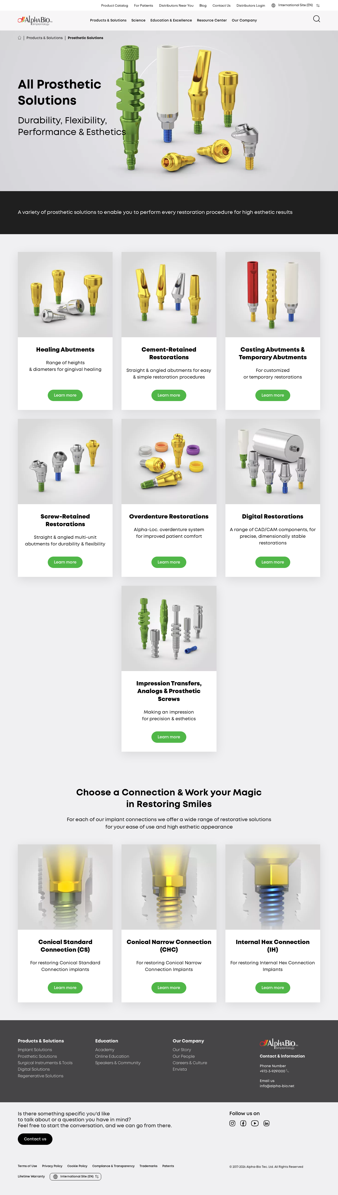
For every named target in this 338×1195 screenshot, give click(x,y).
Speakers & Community (118, 1063)
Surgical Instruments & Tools (45, 1063)
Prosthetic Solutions (37, 1057)
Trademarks (148, 1166)
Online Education (112, 1057)
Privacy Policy (52, 1166)
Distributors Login (251, 5)
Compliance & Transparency (113, 1166)
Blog (203, 5)
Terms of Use (27, 1166)
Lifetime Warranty (31, 1176)
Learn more (65, 395)
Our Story (182, 1050)
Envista (180, 1069)
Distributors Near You (176, 5)
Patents (168, 1166)
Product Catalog (114, 5)
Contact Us (222, 5)
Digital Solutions (34, 1069)
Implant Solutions (35, 1050)
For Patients (143, 5)
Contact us (35, 1139)
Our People (184, 1057)
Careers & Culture (190, 1063)
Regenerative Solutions (40, 1076)
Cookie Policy (77, 1166)
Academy (104, 1050)
